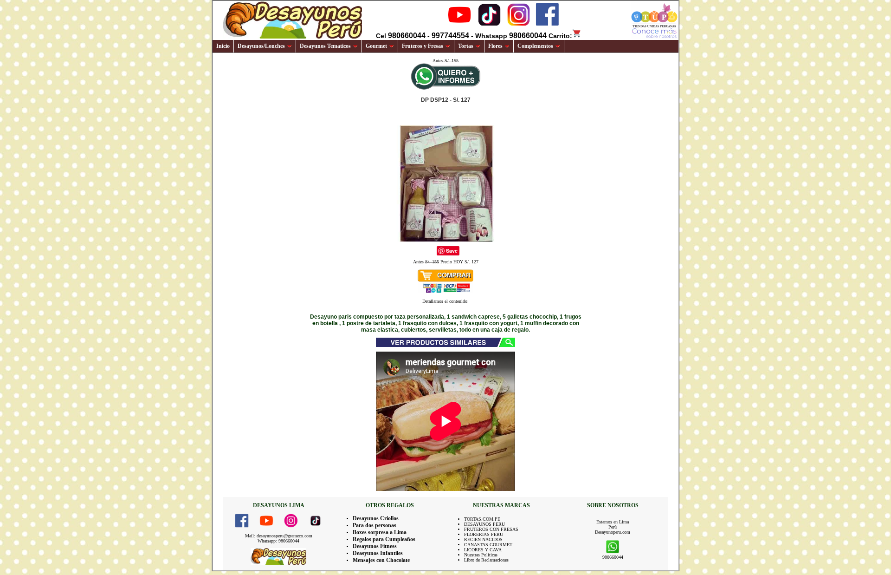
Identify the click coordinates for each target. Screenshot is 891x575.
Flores (495, 46)
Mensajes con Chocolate (381, 560)
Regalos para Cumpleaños (384, 539)
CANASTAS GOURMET (488, 544)
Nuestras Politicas (480, 554)
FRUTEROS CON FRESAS (491, 529)
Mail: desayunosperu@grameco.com (278, 535)
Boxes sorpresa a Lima (380, 532)
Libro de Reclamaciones (486, 559)
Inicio (223, 46)
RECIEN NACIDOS (483, 539)
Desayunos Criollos (376, 518)
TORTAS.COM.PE (482, 519)
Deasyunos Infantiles (378, 553)
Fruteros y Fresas (422, 46)
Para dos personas (374, 525)
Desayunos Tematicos (325, 46)
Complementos (535, 46)
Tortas (465, 46)
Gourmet (376, 46)
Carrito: (560, 35)
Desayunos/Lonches (261, 46)
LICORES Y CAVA (483, 549)
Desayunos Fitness (375, 546)
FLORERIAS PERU (483, 534)
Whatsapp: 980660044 (278, 540)
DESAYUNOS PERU (484, 524)
